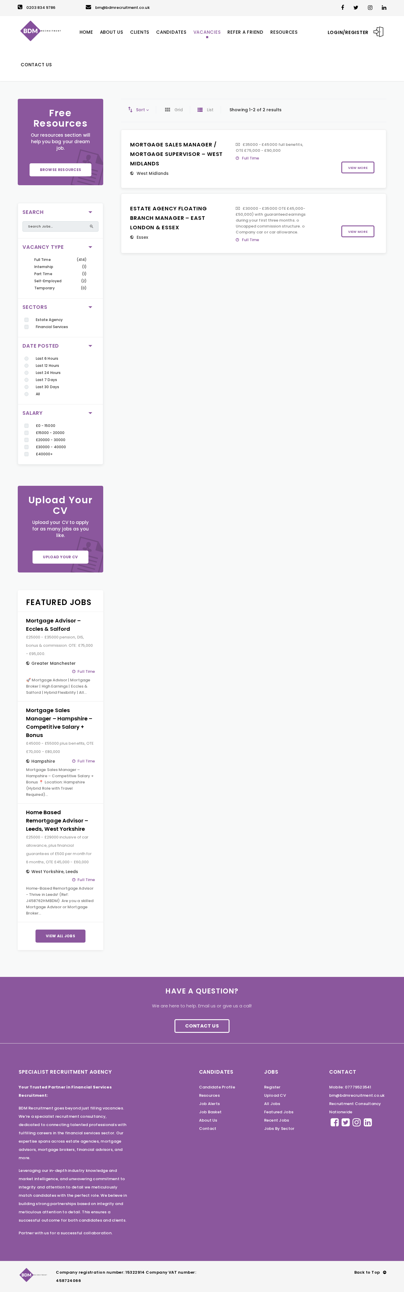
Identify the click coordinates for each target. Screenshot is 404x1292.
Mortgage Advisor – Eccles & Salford (53, 625)
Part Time (43, 273)
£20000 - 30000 (50, 439)
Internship (43, 266)
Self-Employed (48, 280)
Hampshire (43, 761)
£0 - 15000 (45, 425)
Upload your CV (60, 556)
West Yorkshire (47, 872)
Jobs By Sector (279, 1128)
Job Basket (210, 1112)
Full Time (42, 259)
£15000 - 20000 (50, 432)
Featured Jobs (278, 1112)
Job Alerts (209, 1103)
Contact (207, 1128)
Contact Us (202, 1025)
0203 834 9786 (40, 7)
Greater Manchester (53, 663)
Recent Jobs (276, 1120)
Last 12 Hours (47, 365)
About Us (208, 1120)
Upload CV (275, 1095)
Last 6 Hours (47, 358)
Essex (142, 237)
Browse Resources (60, 169)
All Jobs (272, 1103)
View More (358, 167)
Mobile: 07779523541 (350, 1087)
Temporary (44, 288)
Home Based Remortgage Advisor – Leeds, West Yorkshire (57, 821)
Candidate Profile (217, 1087)
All (38, 393)
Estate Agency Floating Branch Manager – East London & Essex (168, 218)
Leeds (72, 872)
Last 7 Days (46, 379)
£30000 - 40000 (51, 446)
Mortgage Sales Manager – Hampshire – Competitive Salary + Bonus (59, 723)
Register (272, 1087)
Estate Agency (49, 319)
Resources (209, 1095)
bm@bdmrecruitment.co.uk (122, 7)
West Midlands (153, 173)
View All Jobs (60, 935)
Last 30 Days (47, 386)
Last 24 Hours (48, 372)
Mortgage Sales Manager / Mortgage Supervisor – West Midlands (176, 154)
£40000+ (44, 454)
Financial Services (52, 326)
